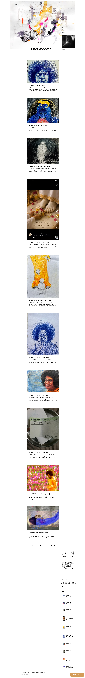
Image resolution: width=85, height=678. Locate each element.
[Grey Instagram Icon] (73, 4)
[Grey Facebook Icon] (71, 4)
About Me (63, 49)
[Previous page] (35, 545)
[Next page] (51, 545)
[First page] (32, 545)
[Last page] (54, 545)
